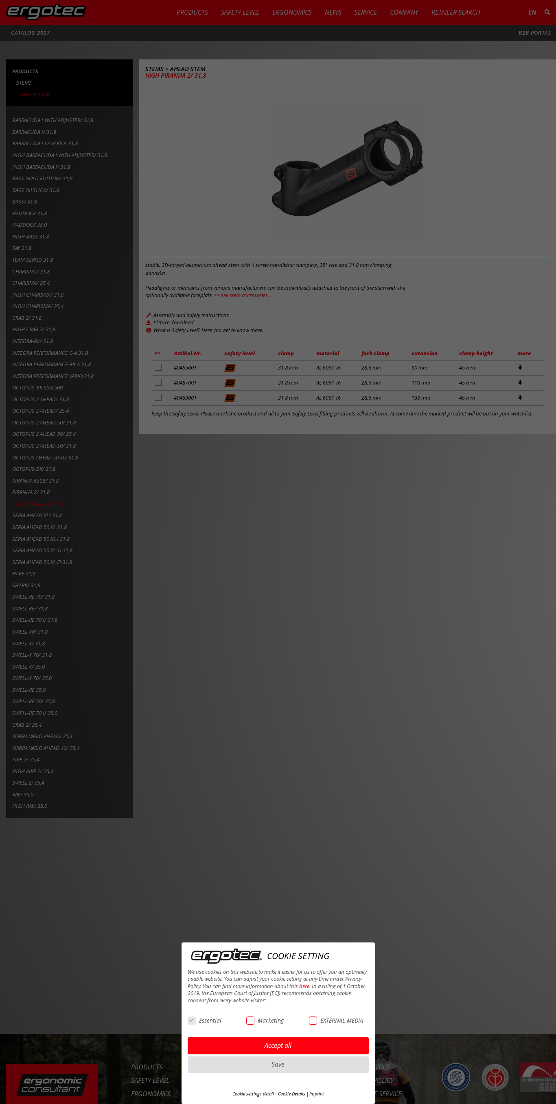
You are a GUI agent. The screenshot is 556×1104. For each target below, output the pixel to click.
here (304, 986)
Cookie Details (291, 1094)
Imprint (316, 1094)
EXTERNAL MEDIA (341, 1020)
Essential (210, 1020)
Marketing (271, 1020)
